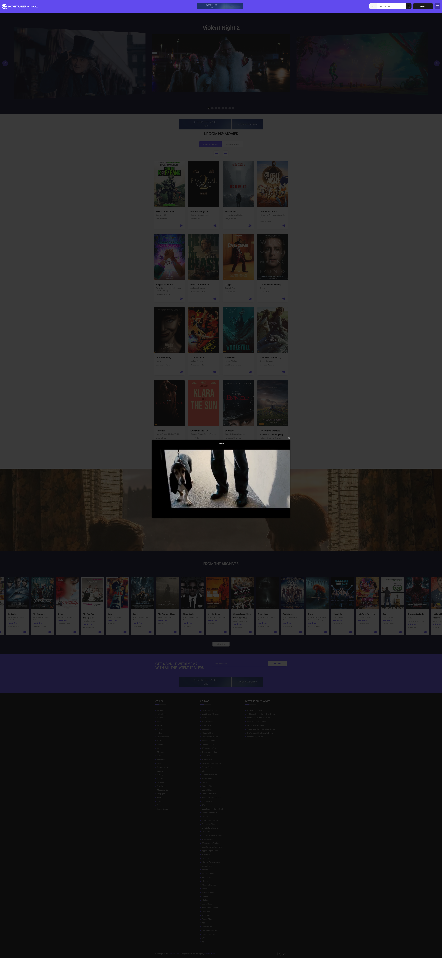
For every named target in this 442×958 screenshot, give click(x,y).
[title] (220, 6)
